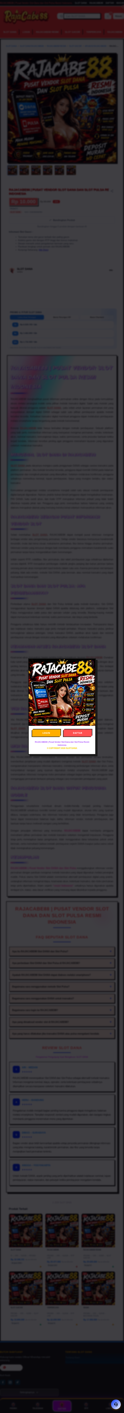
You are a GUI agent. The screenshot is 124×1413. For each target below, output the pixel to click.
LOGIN (46, 732)
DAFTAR (77, 732)
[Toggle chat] (116, 1404)
